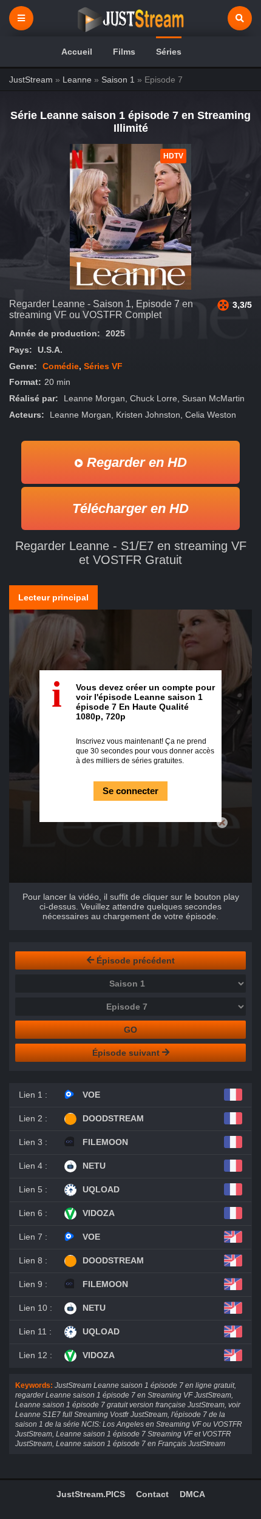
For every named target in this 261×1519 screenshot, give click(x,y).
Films (124, 51)
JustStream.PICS (90, 1494)
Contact (152, 1494)
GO (130, 1030)
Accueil (76, 51)
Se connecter (130, 791)
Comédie (60, 366)
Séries (168, 51)
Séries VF (103, 366)
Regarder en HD (135, 462)
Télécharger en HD (130, 508)
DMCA (192, 1494)
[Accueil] (130, 18)
